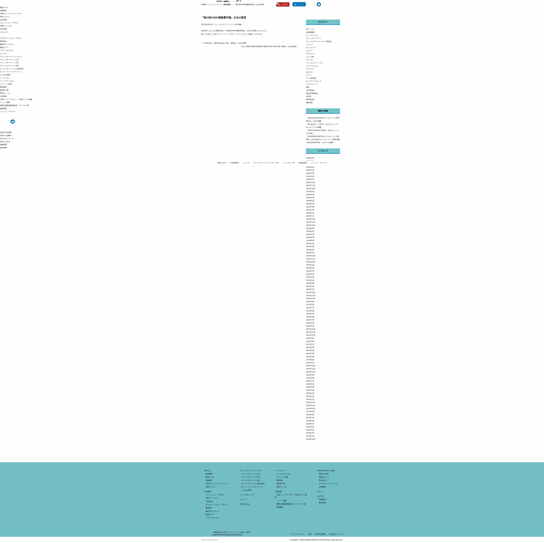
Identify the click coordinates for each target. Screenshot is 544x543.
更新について (324, 477)
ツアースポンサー (7, 50)
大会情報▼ (234, 163)
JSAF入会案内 (320, 534)
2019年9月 (310, 412)
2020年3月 (310, 393)
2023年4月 (310, 280)
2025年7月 (310, 198)
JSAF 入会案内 (5, 136)
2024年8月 (310, 231)
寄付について (5, 17)
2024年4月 (310, 244)
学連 (310, 534)
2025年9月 (310, 192)
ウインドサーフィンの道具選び (12, 69)
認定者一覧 (4, 90)
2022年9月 (310, 302)
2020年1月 (310, 399)
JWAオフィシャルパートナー (11, 14)
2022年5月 (310, 314)
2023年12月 (310, 256)
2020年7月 (310, 381)
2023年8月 (310, 268)
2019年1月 (310, 436)
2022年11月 (310, 296)
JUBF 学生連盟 (5, 132)
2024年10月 (310, 225)
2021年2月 (310, 360)
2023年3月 (310, 283)
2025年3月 (310, 210)
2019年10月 (310, 409)
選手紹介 (3, 41)
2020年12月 (310, 366)
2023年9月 (310, 265)
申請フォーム (5, 93)
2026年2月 (310, 176)
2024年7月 (310, 234)
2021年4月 (310, 354)
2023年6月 (310, 274)
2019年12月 (310, 402)
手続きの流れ (324, 474)
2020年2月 (310, 396)
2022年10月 (310, 299)
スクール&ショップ (246, 495)
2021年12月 (310, 329)
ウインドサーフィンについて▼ (266, 163)
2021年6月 (310, 347)
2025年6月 (310, 201)
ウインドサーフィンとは (9, 60)
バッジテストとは (7, 81)
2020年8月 (310, 378)
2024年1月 (310, 253)
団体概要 (227, 5)
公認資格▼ (302, 163)
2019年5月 (310, 424)
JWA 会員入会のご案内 (326, 471)
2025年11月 (310, 185)
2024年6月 (310, 237)
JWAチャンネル (6, 26)
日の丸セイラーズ (7, 138)
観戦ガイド (4, 47)
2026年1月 (310, 179)
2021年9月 (310, 338)
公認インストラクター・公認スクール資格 (16, 99)
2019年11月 (310, 405)
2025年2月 (310, 213)
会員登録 (322, 487)
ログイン (320, 491)
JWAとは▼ (222, 163)
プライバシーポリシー (209, 540)
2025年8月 (310, 195)
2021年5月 (310, 350)
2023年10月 (310, 262)
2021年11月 (310, 332)
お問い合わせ (5, 142)
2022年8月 (310, 305)
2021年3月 (310, 357)
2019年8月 (310, 415)
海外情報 (3, 148)
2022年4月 (310, 317)
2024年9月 (310, 228)
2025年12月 (310, 182)
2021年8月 (310, 341)
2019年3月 (310, 430)
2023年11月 (310, 259)
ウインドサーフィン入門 (9, 63)
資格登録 (3, 109)
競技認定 (3, 87)
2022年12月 (310, 292)
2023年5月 (310, 277)
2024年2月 (310, 250)
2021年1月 (310, 363)
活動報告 (3, 11)
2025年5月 (310, 204)
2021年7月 (310, 344)
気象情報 (3, 145)
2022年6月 (310, 311)
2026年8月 (310, 158)
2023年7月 (310, 271)
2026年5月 (310, 167)
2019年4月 (310, 427)
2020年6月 (310, 384)
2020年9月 (310, 375)
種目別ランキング (7, 44)
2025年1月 (310, 216)
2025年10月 (310, 189)
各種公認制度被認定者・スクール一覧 (14, 105)
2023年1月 (310, 289)
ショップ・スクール (7, 111)
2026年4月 (310, 170)
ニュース (3, 53)
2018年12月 (310, 439)
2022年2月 (310, 323)
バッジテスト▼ (288, 163)
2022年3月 (310, 320)
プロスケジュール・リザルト (11, 38)
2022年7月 (310, 308)
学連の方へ (323, 480)
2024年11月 (310, 222)
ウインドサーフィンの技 (9, 66)
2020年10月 (310, 372)
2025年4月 (310, 207)
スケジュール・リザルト (9, 23)
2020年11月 (310, 369)
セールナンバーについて (328, 484)
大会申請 (3, 29)
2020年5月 (310, 387)
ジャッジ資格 (5, 102)
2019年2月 (310, 433)
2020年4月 (310, 390)
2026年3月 (310, 173)
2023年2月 (310, 286)
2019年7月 (310, 418)
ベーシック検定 (6, 84)
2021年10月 (310, 335)
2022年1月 (310, 326)
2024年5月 (310, 241)
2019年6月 (310, 421)
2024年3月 (310, 247)
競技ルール (4, 7)
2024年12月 (310, 219)
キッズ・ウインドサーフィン (11, 72)
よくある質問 (5, 75)
